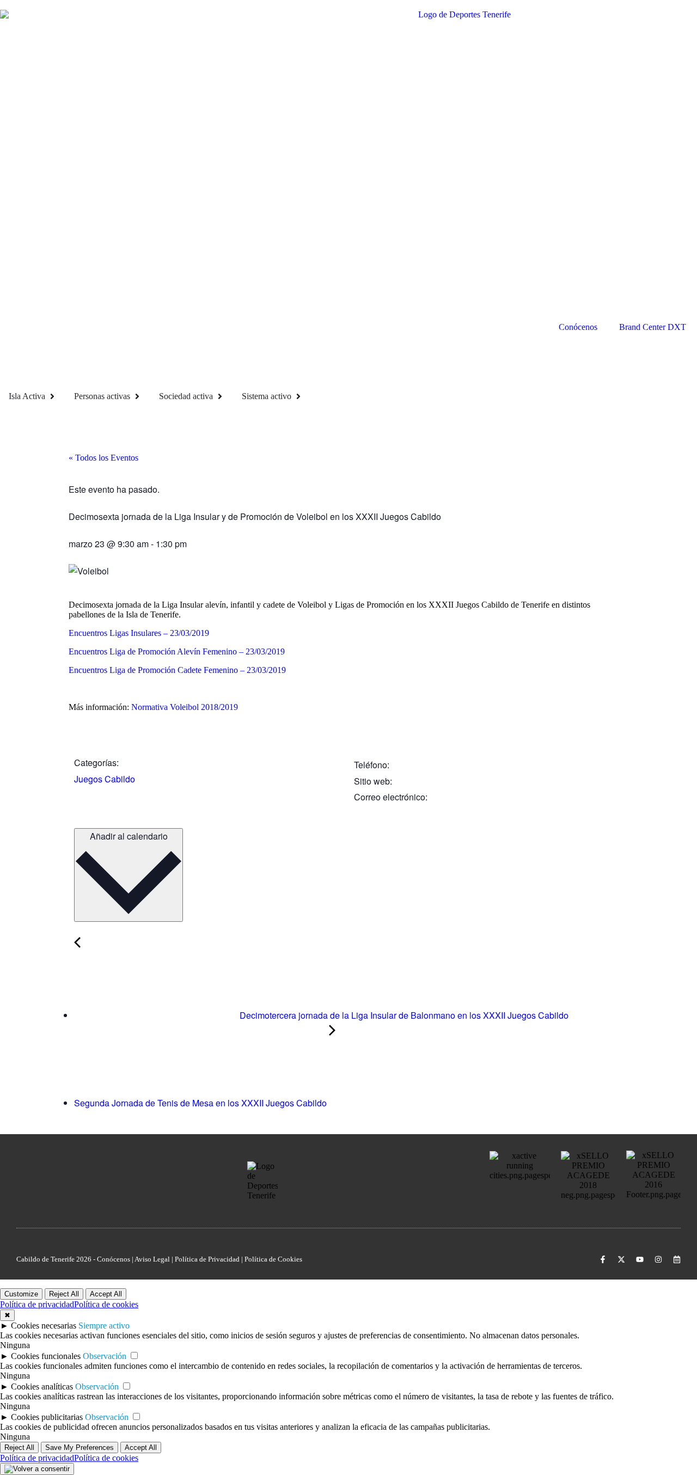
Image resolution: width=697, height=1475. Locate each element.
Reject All (64, 1294)
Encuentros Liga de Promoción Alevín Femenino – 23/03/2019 (177, 651)
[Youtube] (640, 1259)
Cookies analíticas (42, 1386)
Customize (21, 1294)
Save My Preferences (79, 1447)
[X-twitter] (621, 1259)
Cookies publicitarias (47, 1417)
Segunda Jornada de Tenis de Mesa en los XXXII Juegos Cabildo (201, 1103)
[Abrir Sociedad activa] (220, 396)
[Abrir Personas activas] (137, 396)
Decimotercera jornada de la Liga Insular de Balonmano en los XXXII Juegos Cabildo (402, 1015)
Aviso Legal (152, 1259)
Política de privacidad (37, 1304)
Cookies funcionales (46, 1356)
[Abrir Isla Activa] (52, 396)
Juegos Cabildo (104, 779)
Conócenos (578, 327)
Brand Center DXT (652, 327)
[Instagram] (658, 1259)
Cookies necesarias (43, 1325)
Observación (104, 1356)
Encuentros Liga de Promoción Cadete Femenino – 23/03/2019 (177, 670)
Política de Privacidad (207, 1259)
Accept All (106, 1294)
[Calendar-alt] (677, 1259)
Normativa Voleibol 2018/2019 (184, 707)
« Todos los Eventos (103, 457)
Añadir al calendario (129, 836)
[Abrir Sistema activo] (298, 396)
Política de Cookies (273, 1259)
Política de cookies (106, 1304)
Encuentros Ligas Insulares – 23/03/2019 (139, 633)
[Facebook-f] (603, 1259)
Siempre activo (104, 1325)
